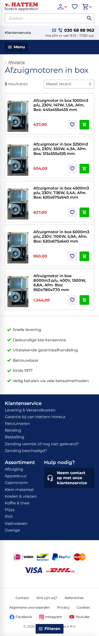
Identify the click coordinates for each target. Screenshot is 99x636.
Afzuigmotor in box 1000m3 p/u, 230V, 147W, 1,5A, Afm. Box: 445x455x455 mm (60, 105)
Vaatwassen (16, 523)
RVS (9, 516)
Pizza (9, 510)
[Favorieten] (74, 6)
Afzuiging (16, 62)
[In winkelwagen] (84, 124)
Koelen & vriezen (21, 496)
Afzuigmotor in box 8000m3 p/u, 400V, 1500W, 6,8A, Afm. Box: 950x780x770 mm (59, 282)
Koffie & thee (17, 503)
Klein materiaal (19, 489)
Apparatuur (16, 476)
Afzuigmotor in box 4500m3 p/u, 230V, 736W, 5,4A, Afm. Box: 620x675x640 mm (61, 193)
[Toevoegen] (72, 124)
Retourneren (17, 423)
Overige (12, 530)
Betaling (13, 430)
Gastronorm (16, 482)
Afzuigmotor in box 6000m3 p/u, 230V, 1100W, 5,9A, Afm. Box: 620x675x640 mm (61, 236)
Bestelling (14, 437)
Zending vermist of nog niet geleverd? (42, 444)
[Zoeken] (89, 18)
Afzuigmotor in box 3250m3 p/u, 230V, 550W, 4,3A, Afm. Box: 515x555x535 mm (60, 149)
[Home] (29, 6)
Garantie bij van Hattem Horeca (35, 417)
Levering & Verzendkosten (30, 410)
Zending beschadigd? (26, 450)
